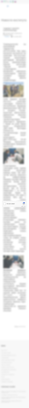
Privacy (22, 206)
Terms (25, 206)
